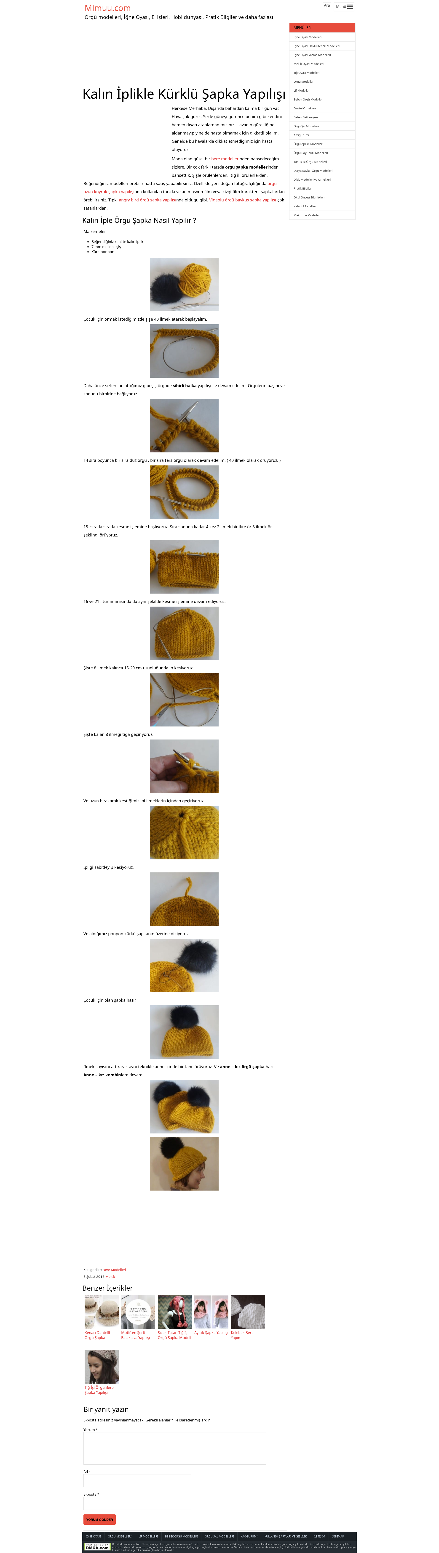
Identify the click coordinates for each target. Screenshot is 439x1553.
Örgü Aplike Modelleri (308, 144)
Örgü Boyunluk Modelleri (311, 153)
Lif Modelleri (302, 90)
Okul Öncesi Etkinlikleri (309, 197)
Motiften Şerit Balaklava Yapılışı (135, 1335)
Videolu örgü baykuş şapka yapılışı (242, 200)
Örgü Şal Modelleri (306, 126)
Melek (110, 1276)
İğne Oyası (93, 1536)
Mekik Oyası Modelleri (309, 64)
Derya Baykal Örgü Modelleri (313, 171)
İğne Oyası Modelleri (307, 37)
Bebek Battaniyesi (306, 117)
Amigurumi (301, 135)
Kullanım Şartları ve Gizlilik (286, 1536)
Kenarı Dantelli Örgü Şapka (97, 1335)
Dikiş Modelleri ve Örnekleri (312, 179)
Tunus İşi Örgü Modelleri (310, 162)
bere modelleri (225, 158)
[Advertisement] (185, 53)
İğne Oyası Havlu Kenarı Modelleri (317, 46)
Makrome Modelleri (307, 215)
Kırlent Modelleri (305, 206)
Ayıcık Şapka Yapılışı (211, 1332)
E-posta (91, 1494)
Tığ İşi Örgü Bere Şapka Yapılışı (99, 1390)
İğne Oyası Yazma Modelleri (312, 55)
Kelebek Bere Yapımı (242, 1335)
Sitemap (338, 1536)
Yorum (90, 1429)
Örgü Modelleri (304, 81)
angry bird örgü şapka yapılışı (147, 200)
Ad (87, 1471)
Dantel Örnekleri (305, 108)
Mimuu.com (108, 7)
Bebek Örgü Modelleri (308, 99)
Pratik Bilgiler (302, 188)
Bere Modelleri (114, 1269)
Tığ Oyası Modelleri (306, 73)
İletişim (319, 1536)
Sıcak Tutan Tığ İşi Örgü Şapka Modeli (174, 1335)
